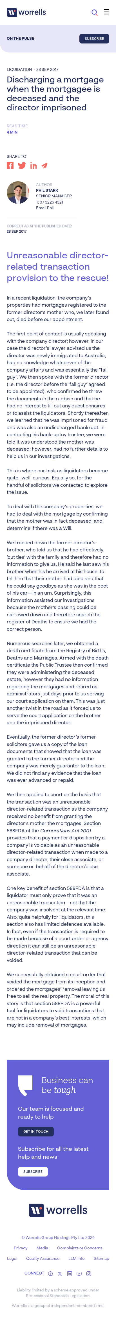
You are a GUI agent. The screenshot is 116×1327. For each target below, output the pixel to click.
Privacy (21, 1248)
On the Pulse (20, 39)
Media (42, 1248)
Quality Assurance (42, 1259)
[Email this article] (44, 165)
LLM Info (76, 1259)
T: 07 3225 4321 (49, 202)
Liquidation (19, 70)
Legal (12, 1259)
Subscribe (94, 38)
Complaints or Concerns (79, 1248)
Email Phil (44, 208)
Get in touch (35, 1131)
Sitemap (101, 1259)
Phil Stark (47, 191)
